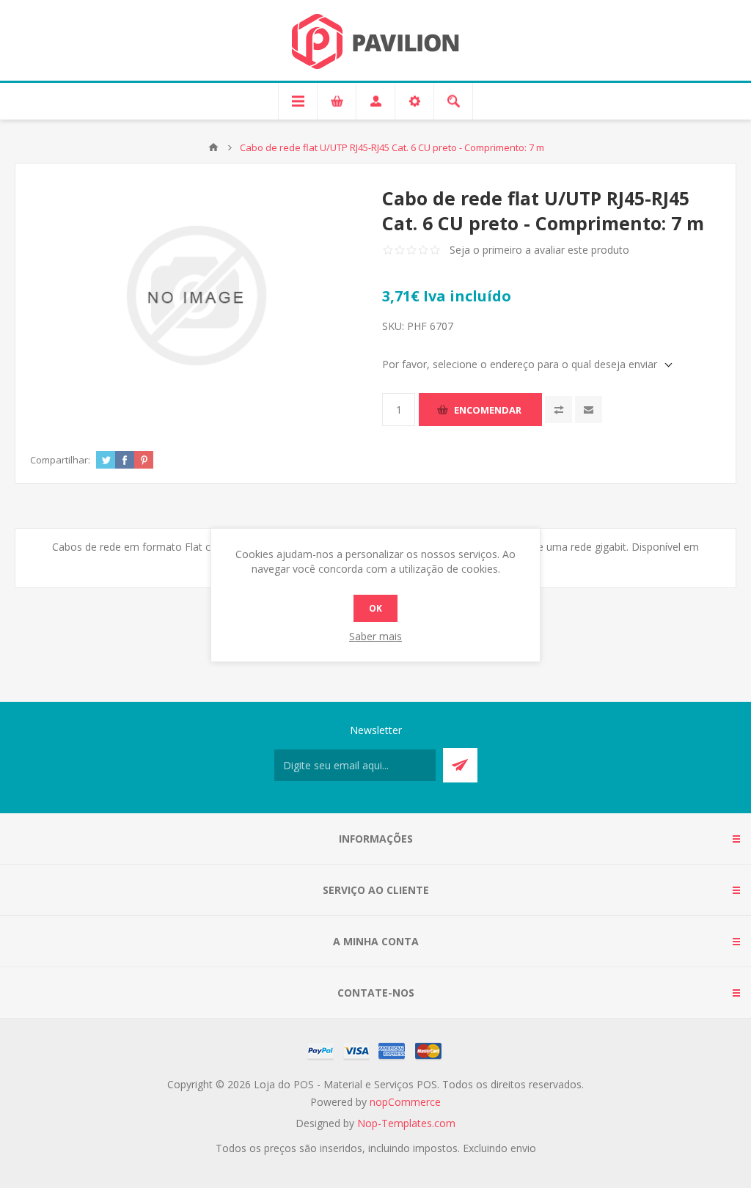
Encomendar (487, 410)
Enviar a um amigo (588, 409)
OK (375, 608)
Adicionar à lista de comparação (558, 409)
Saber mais (375, 636)
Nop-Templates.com (406, 1123)
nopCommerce (405, 1102)
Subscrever (460, 765)
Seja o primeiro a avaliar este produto (539, 250)
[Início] (213, 147)
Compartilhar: (60, 459)
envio (523, 1148)
